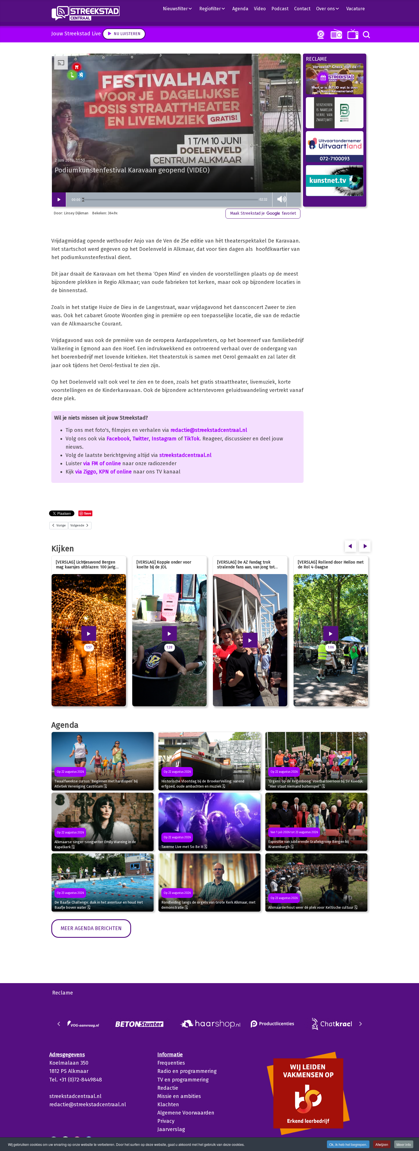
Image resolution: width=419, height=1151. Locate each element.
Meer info (403, 1144)
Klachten (168, 1104)
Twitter (141, 439)
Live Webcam (319, 34)
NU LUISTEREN (335, 34)
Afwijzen (381, 1144)
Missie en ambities (179, 1096)
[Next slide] (360, 1024)
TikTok (192, 439)
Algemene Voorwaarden (185, 1113)
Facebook (118, 439)
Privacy (165, 1121)
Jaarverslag (171, 1129)
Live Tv (351, 34)
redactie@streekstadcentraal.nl (208, 430)
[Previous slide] (59, 1024)
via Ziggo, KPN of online (103, 472)
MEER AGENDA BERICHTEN (91, 928)
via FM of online (102, 463)
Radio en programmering (187, 1071)
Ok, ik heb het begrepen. (348, 1144)
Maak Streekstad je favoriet (263, 213)
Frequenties (171, 1063)
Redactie (167, 1088)
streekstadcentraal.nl (185, 455)
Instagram (164, 439)
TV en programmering (183, 1080)
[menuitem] (179, 8)
